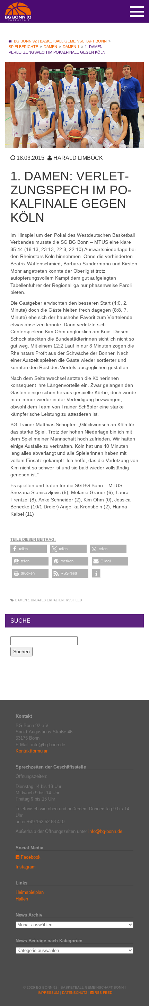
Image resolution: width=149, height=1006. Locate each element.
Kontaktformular (31, 751)
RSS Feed (74, 600)
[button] (28, 549)
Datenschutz (74, 993)
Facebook (30, 857)
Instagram (26, 866)
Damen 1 (22, 600)
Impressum (48, 993)
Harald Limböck (78, 158)
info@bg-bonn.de (105, 831)
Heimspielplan (30, 892)
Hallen (22, 899)
